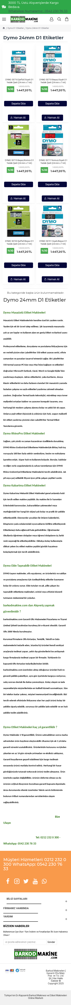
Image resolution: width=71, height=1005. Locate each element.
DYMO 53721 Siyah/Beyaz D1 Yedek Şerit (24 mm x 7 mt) (53, 242)
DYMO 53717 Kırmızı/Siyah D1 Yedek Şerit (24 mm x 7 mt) (53, 161)
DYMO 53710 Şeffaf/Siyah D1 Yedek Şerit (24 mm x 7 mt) (19, 81)
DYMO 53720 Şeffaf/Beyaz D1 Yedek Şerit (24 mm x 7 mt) (19, 242)
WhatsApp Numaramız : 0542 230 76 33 (38, 11)
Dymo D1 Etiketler (16, 28)
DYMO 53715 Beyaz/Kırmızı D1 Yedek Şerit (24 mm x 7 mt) (19, 161)
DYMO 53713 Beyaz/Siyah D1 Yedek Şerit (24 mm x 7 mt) (53, 81)
